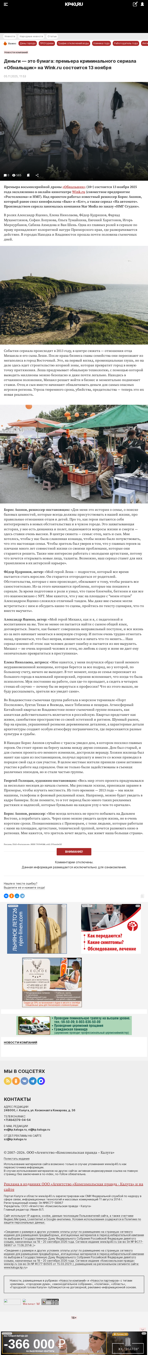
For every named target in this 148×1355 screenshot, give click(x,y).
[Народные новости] (135, 4)
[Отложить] (28, 175)
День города (27, 43)
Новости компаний (16, 52)
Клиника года (101, 43)
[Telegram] (22, 896)
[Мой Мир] (17, 896)
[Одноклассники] (11, 896)
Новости (10, 36)
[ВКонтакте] (6, 896)
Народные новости (31, 36)
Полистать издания (16, 1158)
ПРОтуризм (47, 43)
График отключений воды (73, 43)
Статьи (52, 36)
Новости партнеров (104, 1280)
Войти (142, 4)
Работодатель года (126, 43)
